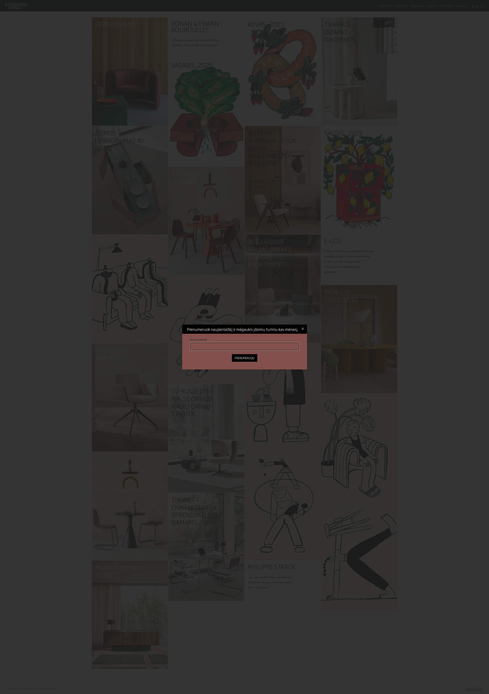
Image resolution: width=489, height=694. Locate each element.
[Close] (303, 329)
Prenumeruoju (244, 358)
